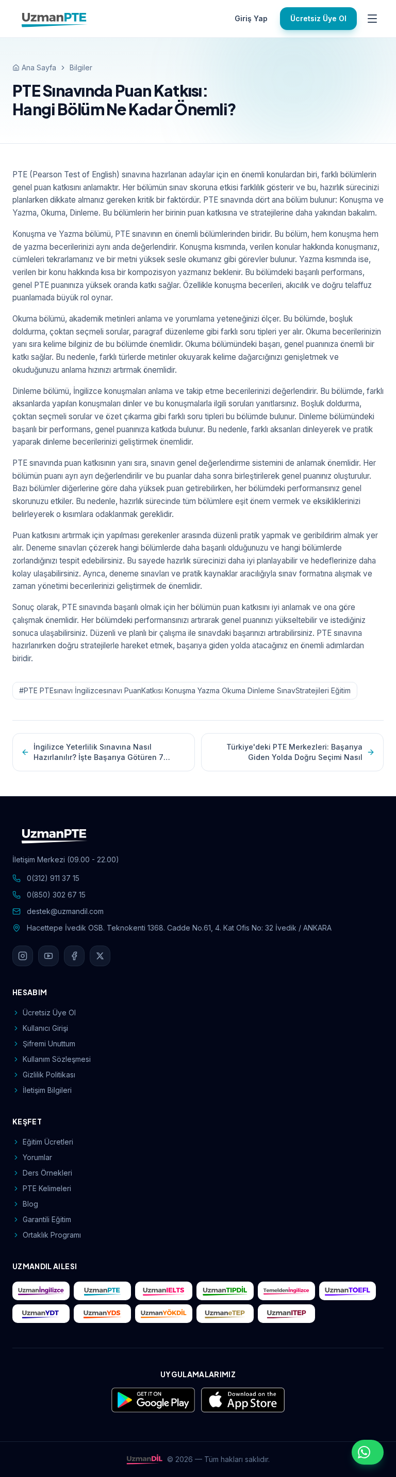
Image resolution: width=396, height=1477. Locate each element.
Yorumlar (37, 1157)
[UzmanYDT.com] (41, 1313)
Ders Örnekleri (47, 1172)
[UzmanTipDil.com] (225, 1291)
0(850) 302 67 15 (56, 894)
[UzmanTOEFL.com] (347, 1291)
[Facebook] (74, 956)
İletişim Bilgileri (47, 1090)
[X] (100, 956)
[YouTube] (48, 956)
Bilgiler (81, 67)
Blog (30, 1203)
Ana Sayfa (39, 67)
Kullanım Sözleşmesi (57, 1059)
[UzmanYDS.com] (102, 1313)
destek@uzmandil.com (65, 911)
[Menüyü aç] (372, 18)
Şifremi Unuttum (49, 1043)
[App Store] (243, 1400)
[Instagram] (22, 956)
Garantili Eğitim (47, 1219)
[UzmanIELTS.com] (163, 1291)
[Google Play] (153, 1400)
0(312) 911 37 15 (53, 878)
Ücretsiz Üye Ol (318, 18)
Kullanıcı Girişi (45, 1028)
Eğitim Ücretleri (48, 1141)
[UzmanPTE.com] (102, 1291)
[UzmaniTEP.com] (286, 1313)
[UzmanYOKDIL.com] (163, 1313)
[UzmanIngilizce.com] (41, 1291)
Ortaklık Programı (52, 1234)
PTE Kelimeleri (47, 1188)
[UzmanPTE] (54, 18)
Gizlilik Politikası (49, 1074)
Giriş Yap (251, 18)
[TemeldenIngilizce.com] (286, 1291)
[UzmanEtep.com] (225, 1313)
